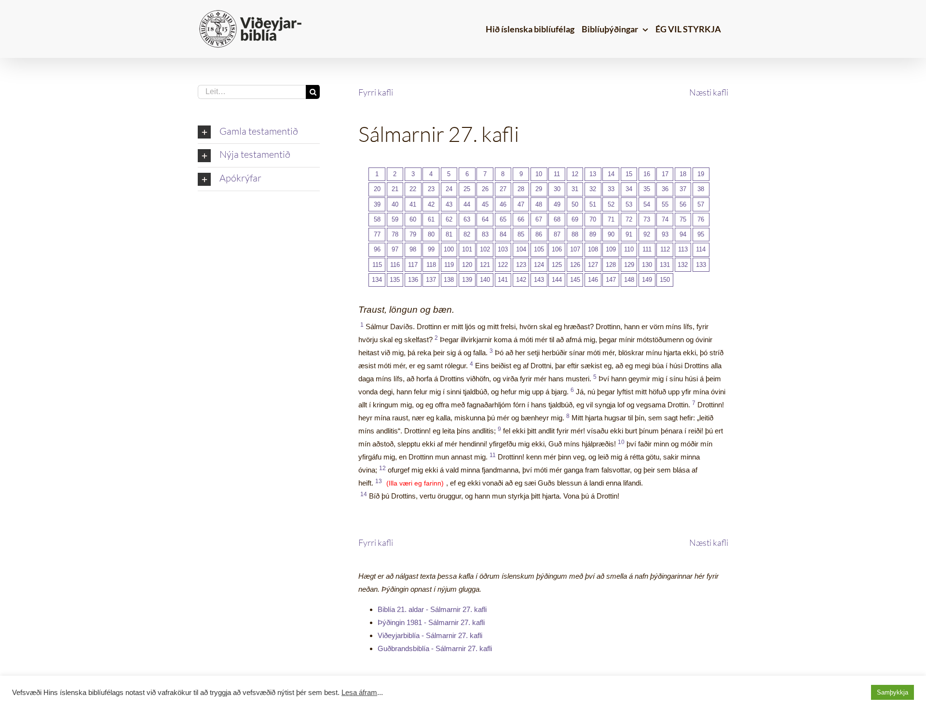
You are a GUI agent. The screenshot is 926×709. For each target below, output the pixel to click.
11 (557, 174)
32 (592, 189)
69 (575, 219)
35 (646, 189)
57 (700, 204)
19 (700, 174)
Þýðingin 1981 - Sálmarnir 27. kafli (431, 622)
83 (485, 234)
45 (485, 204)
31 (575, 189)
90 (611, 234)
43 (449, 204)
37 (683, 189)
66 (520, 219)
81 (449, 234)
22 (412, 189)
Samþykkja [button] (892, 692)
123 (521, 264)
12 (575, 174)
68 (557, 219)
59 (395, 219)
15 (629, 174)
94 (683, 234)
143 (539, 279)
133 (701, 264)
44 (466, 204)
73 (646, 219)
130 (647, 264)
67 (538, 219)
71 (611, 219)
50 (575, 204)
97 (395, 249)
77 (377, 234)
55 (665, 204)
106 (557, 249)
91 (629, 234)
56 (683, 204)
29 (538, 189)
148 (629, 279)
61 (431, 219)
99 (431, 249)
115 (377, 264)
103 (503, 249)
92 (646, 234)
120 (467, 264)
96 (377, 249)
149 (647, 279)
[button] (259, 132)
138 (449, 279)
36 (665, 189)
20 (377, 189)
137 (431, 279)
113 (683, 249)
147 (611, 279)
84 (503, 234)
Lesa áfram (359, 692)
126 (575, 264)
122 (503, 264)
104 (521, 249)
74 (665, 219)
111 (647, 249)
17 (665, 174)
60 (412, 219)
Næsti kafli (708, 92)
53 (629, 204)
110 (629, 249)
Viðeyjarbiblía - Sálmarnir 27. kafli (430, 635)
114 (701, 249)
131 (665, 264)
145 (575, 279)
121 (485, 264)
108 (593, 249)
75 (683, 219)
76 (700, 219)
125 (557, 264)
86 (538, 234)
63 (466, 219)
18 (683, 174)
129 (629, 264)
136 (413, 279)
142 (521, 279)
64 (485, 219)
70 (592, 219)
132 (683, 264)
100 (449, 249)
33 (611, 189)
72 (629, 219)
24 (449, 189)
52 (611, 204)
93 (665, 234)
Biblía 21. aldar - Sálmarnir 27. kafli (432, 609)
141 (503, 279)
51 (592, 204)
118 (431, 264)
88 (575, 234)
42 (431, 204)
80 (431, 234)
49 (557, 204)
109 (611, 249)
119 (449, 264)
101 (467, 249)
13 (592, 174)
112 (665, 249)
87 (557, 234)
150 (665, 279)
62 (449, 219)
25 (466, 189)
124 (539, 264)
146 (593, 279)
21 (395, 189)
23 (431, 189)
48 (538, 204)
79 (412, 234)
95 (700, 234)
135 (395, 279)
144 (557, 279)
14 (611, 174)
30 (557, 189)
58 (377, 219)
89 (592, 234)
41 (412, 204)
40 (395, 204)
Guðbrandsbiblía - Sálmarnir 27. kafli (435, 648)
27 (503, 189)
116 (395, 264)
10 (538, 174)
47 (520, 204)
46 (503, 204)
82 (466, 234)
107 (575, 249)
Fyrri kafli (375, 92)
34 (629, 189)
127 (593, 264)
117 (413, 264)
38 (700, 189)
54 (646, 204)
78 (395, 234)
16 (646, 174)
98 (412, 249)
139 (467, 279)
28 (520, 189)
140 (485, 279)
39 (377, 204)
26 (485, 189)
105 (539, 249)
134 (377, 279)
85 (520, 234)
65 (503, 219)
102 (485, 249)
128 (611, 264)
